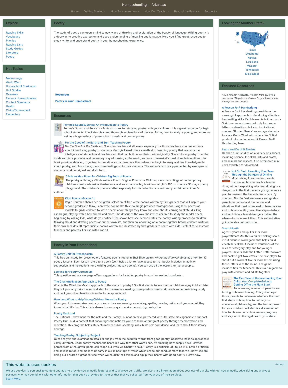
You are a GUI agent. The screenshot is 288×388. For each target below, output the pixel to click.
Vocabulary (13, 36)
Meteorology (14, 78)
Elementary (13, 114)
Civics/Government (18, 110)
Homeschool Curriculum (21, 86)
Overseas (12, 94)
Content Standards (18, 102)
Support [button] (210, 11)
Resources (62, 94)
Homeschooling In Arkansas (144, 5)
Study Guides (14, 48)
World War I (13, 82)
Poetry (10, 56)
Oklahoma (252, 53)
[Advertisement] (132, 67)
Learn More (13, 378)
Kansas (252, 57)
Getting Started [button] (94, 11)
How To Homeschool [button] (124, 11)
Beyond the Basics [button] (185, 11)
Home (74, 11)
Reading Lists (14, 44)
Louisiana (252, 61)
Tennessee (252, 69)
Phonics (11, 40)
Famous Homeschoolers (21, 98)
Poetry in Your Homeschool (73, 101)
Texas (252, 49)
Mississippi (252, 73)
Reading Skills (15, 32)
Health (10, 106)
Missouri (252, 65)
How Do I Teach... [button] (156, 11)
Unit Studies (13, 90)
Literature (12, 52)
